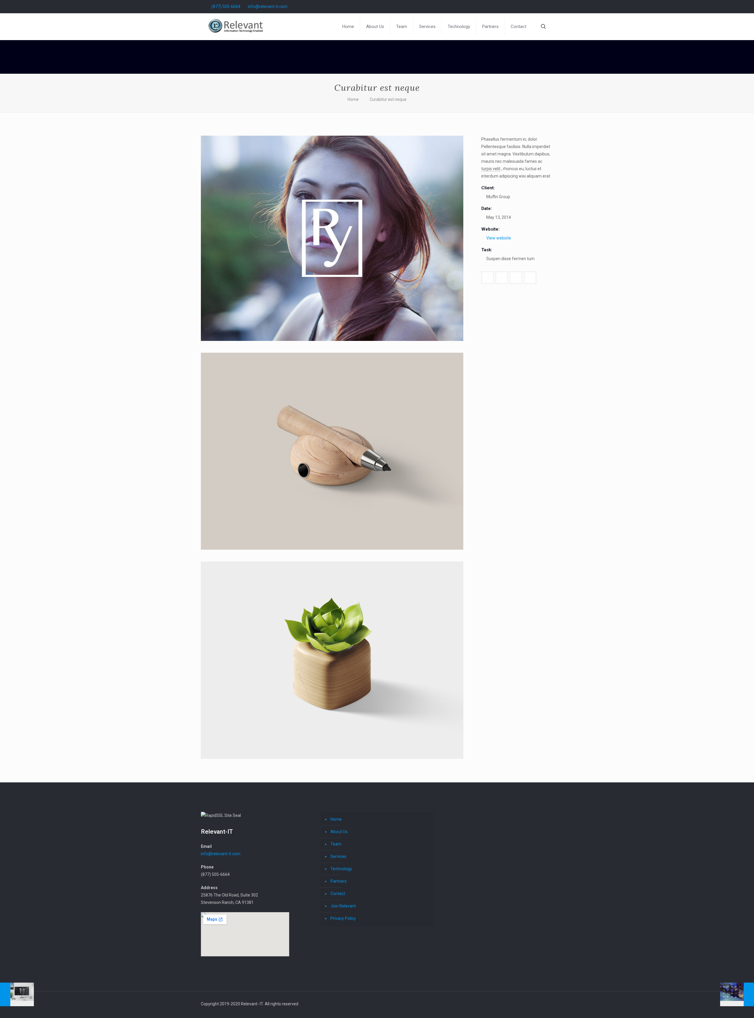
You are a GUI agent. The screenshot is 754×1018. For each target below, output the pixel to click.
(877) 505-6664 (225, 6)
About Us (339, 831)
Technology (341, 868)
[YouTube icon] (545, 6)
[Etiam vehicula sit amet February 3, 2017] (737, 994)
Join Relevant (343, 906)
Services (338, 856)
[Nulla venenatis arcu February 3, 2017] (17, 994)
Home (353, 99)
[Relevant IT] (238, 26)
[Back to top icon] (551, 1001)
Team (335, 844)
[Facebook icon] (539, 6)
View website (498, 238)
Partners (338, 881)
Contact (337, 893)
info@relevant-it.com (267, 6)
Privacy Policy (343, 918)
